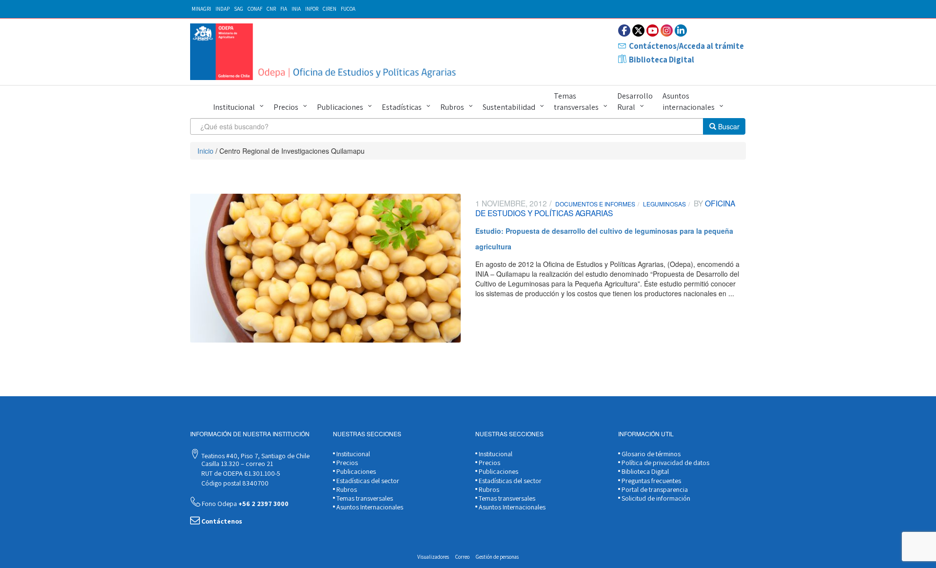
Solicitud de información (655, 498)
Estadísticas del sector (367, 480)
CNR (271, 8)
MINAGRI (201, 8)
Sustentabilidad (509, 107)
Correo (462, 556)
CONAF (255, 8)
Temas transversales (576, 101)
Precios (285, 107)
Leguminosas (664, 204)
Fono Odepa (244, 503)
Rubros (452, 107)
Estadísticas (402, 107)
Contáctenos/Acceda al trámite (686, 46)
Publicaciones (340, 107)
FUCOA (348, 8)
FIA (283, 8)
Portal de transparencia (654, 489)
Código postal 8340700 (234, 483)
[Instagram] (667, 30)
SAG (238, 8)
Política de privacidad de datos (664, 462)
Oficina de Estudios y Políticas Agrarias (605, 208)
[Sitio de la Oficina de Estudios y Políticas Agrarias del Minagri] (325, 51)
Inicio (205, 151)
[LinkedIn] (681, 30)
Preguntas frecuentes (650, 480)
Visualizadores (433, 556)
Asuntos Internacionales (369, 507)
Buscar (728, 126)
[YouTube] (652, 30)
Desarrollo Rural (635, 101)
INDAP (222, 8)
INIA (296, 8)
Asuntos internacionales (689, 101)
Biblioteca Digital (661, 59)
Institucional (234, 107)
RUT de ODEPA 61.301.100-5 (240, 473)
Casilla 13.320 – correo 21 (236, 463)
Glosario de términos (650, 453)
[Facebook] (624, 30)
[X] (638, 30)
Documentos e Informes (595, 204)
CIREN (329, 8)
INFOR (311, 8)
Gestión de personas (497, 556)
